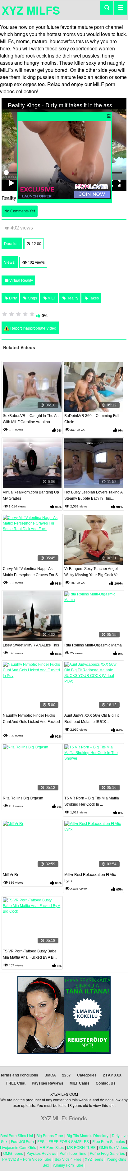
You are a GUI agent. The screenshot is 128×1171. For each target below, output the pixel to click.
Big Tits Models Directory (87, 1135)
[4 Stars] (25, 314)
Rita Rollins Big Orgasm (23, 798)
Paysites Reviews (47, 1083)
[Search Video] (106, 8)
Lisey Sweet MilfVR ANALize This (31, 645)
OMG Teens (13, 1153)
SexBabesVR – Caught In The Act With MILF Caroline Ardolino (31, 419)
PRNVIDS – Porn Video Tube (26, 1159)
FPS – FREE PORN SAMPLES (63, 1141)
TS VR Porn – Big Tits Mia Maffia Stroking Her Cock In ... (91, 801)
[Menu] (120, 8)
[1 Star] (5, 314)
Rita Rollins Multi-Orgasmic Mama (93, 645)
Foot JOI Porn (22, 1141)
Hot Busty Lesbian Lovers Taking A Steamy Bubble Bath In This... (93, 495)
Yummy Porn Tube (68, 1165)
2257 (66, 1075)
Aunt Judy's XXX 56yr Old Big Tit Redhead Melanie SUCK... (91, 718)
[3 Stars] (18, 314)
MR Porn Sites (51, 1147)
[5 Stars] (32, 314)
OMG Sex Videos (113, 1147)
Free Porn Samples (108, 1141)
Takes (93, 298)
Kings (31, 298)
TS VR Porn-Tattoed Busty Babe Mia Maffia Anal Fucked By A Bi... (30, 954)
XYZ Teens (94, 1159)
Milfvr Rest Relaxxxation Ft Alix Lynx (90, 877)
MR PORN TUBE (81, 1147)
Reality (72, 298)
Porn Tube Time (73, 1153)
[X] (109, 115)
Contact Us (106, 1083)
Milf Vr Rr (10, 874)
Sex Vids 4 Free (68, 1159)
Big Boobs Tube (49, 1135)
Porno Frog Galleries (107, 1153)
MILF (51, 298)
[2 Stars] (11, 314)
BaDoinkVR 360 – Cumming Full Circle (91, 419)
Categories (87, 1075)
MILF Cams (79, 1083)
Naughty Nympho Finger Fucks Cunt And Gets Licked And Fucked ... (31, 721)
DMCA (50, 1075)
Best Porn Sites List (16, 1135)
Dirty (12, 298)
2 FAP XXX (112, 1075)
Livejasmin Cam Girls (18, 1147)
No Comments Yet (19, 211)
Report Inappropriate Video (33, 328)
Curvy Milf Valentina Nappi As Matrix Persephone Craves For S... (32, 572)
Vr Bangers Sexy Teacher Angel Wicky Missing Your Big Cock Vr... (92, 572)
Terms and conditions (19, 1075)
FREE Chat (15, 1083)
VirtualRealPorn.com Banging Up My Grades (31, 495)
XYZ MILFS (31, 10)
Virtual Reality (20, 280)
